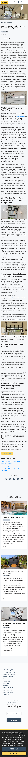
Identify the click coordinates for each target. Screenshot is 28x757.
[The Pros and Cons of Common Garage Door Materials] (14, 562)
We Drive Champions (9, 672)
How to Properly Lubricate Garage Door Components (10, 469)
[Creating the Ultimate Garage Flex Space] (14, 508)
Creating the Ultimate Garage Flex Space (13, 517)
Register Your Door (8, 690)
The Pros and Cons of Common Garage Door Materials (13, 572)
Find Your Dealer (7, 453)
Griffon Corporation (8, 676)
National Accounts (8, 692)
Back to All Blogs (8, 22)
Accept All (14, 749)
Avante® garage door (8, 219)
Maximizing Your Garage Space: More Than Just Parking (14, 624)
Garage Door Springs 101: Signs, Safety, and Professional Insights (11, 462)
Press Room (6, 679)
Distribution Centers (8, 687)
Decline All (14, 754)
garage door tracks (20, 116)
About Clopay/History (9, 670)
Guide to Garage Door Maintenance (10, 466)
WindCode (6, 694)
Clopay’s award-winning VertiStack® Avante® (12, 297)
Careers (5, 685)
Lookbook (6, 683)
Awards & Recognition (9, 674)
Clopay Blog (6, 681)
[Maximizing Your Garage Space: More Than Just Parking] (14, 614)
